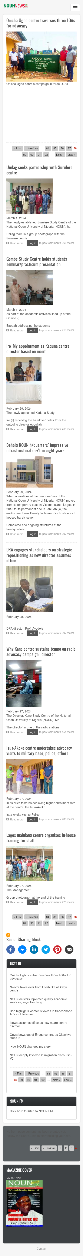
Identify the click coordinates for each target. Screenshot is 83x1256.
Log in (32, 243)
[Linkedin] (34, 949)
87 (70, 148)
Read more (18, 243)
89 (25, 155)
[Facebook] (10, 949)
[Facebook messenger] (22, 949)
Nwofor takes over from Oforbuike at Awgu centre (38, 988)
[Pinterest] (57, 949)
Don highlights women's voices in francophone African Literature (41, 1012)
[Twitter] (46, 949)
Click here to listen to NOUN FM (31, 1111)
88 (75, 148)
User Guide (28, 1136)
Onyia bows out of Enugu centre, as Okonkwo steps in (40, 1036)
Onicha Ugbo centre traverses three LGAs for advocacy (40, 23)
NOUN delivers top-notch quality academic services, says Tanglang (38, 1000)
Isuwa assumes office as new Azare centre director (38, 1024)
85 (55, 148)
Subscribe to (8, 935)
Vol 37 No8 (13, 1178)
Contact (41, 1248)
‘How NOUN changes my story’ (30, 1046)
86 (63, 148)
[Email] (69, 949)
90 (32, 155)
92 (47, 155)
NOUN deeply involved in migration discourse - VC (41, 1056)
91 (40, 155)
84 (48, 148)
